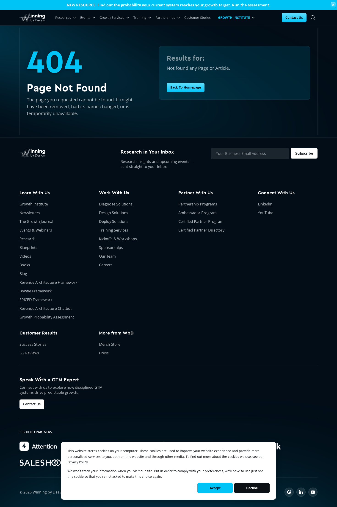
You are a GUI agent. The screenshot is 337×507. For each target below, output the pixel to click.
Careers (106, 264)
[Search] (313, 17)
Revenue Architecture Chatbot (45, 308)
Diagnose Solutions (116, 204)
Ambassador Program (197, 212)
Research (27, 238)
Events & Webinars (35, 230)
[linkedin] (301, 492)
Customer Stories (197, 17)
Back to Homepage (185, 87)
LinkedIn (265, 204)
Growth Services (111, 17)
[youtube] (313, 492)
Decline (252, 488)
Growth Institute (33, 204)
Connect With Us (276, 192)
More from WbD (116, 333)
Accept (215, 488)
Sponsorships (111, 247)
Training (139, 17)
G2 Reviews (29, 353)
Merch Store (109, 344)
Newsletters (29, 212)
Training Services (113, 230)
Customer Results (38, 333)
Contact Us (294, 17)
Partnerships (165, 17)
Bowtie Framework (35, 291)
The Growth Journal (36, 221)
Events (85, 17)
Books (24, 264)
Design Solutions (113, 212)
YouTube (265, 212)
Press (104, 353)
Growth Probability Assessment (46, 317)
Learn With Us (34, 192)
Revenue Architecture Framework (48, 282)
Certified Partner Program (201, 221)
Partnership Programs (197, 204)
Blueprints (28, 247)
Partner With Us (195, 192)
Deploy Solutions (113, 221)
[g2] (289, 492)
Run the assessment (250, 5)
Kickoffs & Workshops (118, 238)
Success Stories (32, 344)
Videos (25, 256)
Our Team (107, 256)
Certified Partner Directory (201, 230)
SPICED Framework (35, 299)
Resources (63, 17)
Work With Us (114, 192)
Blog (23, 273)
